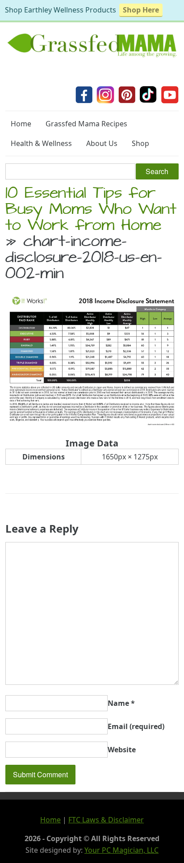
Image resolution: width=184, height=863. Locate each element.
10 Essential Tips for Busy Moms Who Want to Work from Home (90, 210)
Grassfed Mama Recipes (86, 124)
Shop (140, 143)
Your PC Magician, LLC (121, 850)
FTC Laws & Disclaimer (106, 820)
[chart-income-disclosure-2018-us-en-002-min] (92, 425)
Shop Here (141, 10)
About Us (101, 143)
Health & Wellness (41, 143)
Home (21, 124)
